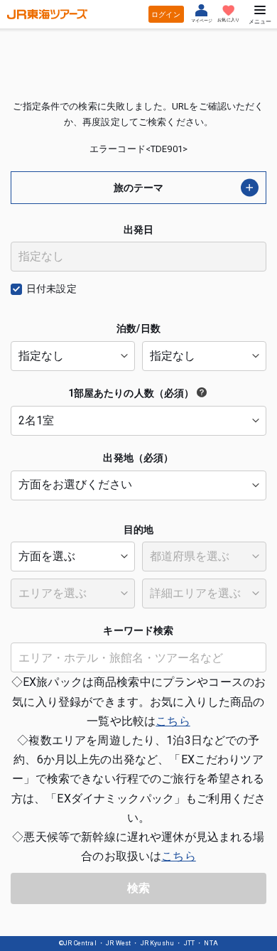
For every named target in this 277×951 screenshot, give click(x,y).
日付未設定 (51, 288)
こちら (173, 721)
